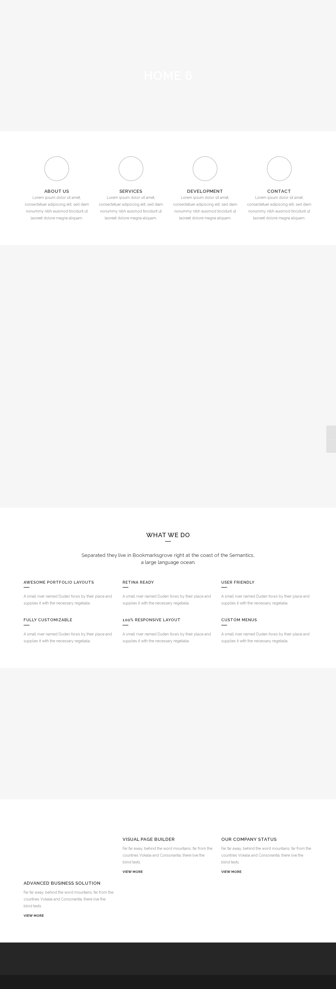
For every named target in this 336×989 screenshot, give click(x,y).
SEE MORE (168, 330)
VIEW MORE (34, 916)
